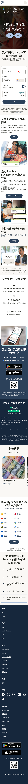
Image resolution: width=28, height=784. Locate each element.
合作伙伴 (4, 660)
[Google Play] (14, 366)
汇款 (14, 101)
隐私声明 (4, 714)
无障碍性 (4, 732)
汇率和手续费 (5, 649)
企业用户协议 (5, 710)
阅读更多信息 (6, 484)
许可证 (4, 729)
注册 (3, 638)
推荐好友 (4, 672)
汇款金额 (4, 68)
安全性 (4, 725)
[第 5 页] (17, 492)
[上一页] (9, 492)
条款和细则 (19, 112)
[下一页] (19, 492)
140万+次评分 (15, 9)
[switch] (24, 86)
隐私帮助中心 (5, 721)
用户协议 (4, 706)
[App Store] (14, 372)
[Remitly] (2, 2)
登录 (3, 634)
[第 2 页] (12, 492)
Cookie (4, 736)
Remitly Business (6, 631)
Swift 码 (4, 653)
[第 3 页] (14, 492)
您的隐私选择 (5, 717)
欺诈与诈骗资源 (6, 657)
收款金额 (4, 76)
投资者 (4, 616)
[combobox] (20, 80)
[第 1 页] (10, 492)
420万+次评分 (15, 12)
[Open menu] (25, 2)
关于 (3, 612)
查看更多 (14, 541)
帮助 (3, 683)
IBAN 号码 (4, 664)
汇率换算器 (5, 668)
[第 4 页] (16, 492)
